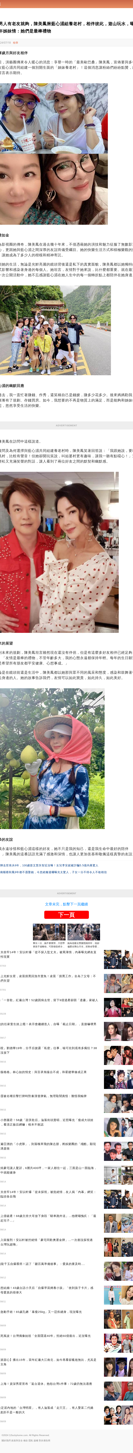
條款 (25, 1440)
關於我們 (6, 1440)
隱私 (31, 1440)
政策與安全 (17, 1440)
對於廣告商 (44, 1440)
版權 (36, 1440)
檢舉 (15, 42)
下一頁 (66, 915)
